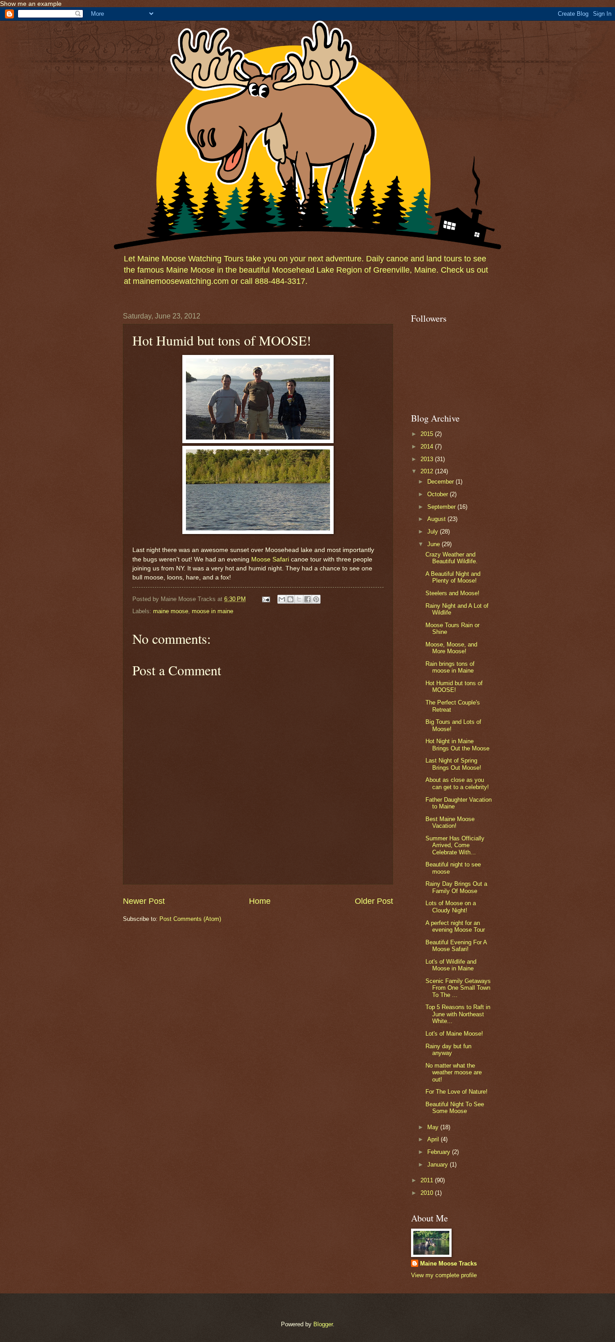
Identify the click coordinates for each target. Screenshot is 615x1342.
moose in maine (212, 611)
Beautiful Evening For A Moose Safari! (456, 945)
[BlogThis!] (290, 599)
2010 (428, 1192)
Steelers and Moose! (452, 593)
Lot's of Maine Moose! (454, 1033)
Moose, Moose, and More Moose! (451, 648)
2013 (428, 459)
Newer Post (144, 901)
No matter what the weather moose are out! (453, 1072)
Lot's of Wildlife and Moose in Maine (450, 965)
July (433, 531)
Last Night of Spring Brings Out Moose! (453, 764)
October (438, 494)
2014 (428, 446)
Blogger (323, 1324)
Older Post (374, 901)
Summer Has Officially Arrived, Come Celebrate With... (454, 845)
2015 (428, 434)
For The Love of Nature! (456, 1091)
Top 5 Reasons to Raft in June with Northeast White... (457, 1014)
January (438, 1164)
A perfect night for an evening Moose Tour (455, 926)
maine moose (170, 611)
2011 (428, 1180)
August (437, 519)
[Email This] (281, 599)
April (434, 1139)
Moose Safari (270, 559)
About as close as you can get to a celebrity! (457, 783)
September (442, 506)
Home (260, 901)
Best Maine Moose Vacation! (450, 822)
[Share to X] (298, 599)
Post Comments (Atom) (190, 919)
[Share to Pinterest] (316, 599)
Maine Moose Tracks (448, 1263)
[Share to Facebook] (307, 599)
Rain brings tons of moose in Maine (450, 667)
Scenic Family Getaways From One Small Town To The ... (458, 988)
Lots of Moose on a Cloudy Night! (450, 906)
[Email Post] (265, 599)
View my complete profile (444, 1275)
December (441, 481)
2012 (428, 471)
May (433, 1127)
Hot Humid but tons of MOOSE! (454, 686)
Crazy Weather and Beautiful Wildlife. (451, 558)
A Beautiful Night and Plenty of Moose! (452, 577)
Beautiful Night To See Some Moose (454, 1107)
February (439, 1152)
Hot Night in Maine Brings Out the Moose (457, 744)
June (434, 544)
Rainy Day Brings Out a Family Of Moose (456, 887)
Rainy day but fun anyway (448, 1049)
